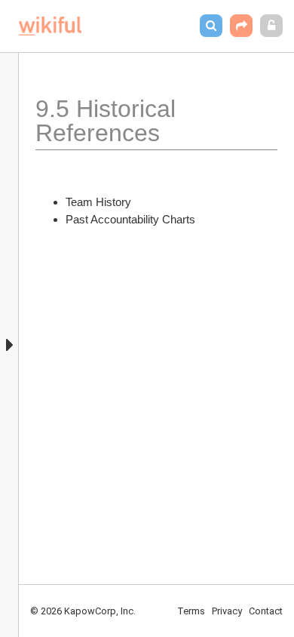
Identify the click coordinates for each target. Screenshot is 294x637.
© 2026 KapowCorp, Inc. (83, 611)
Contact (266, 611)
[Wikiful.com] (50, 26)
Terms (191, 611)
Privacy (227, 611)
